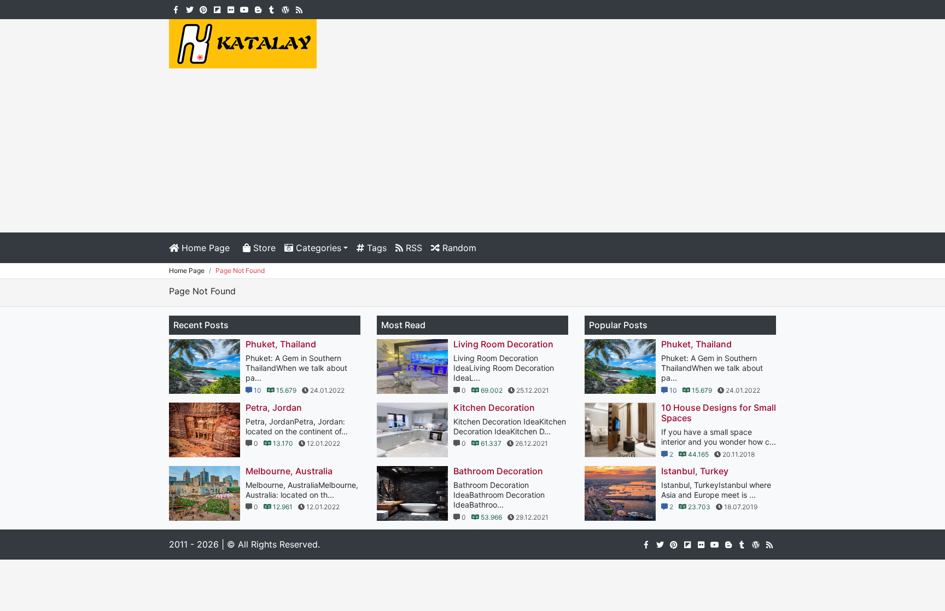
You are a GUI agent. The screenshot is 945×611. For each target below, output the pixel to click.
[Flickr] (230, 8)
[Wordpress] (285, 8)
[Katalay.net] (243, 42)
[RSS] (299, 8)
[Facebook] (176, 8)
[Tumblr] (271, 8)
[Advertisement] (472, 150)
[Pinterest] (203, 8)
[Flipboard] (217, 8)
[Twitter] (189, 8)
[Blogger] (258, 8)
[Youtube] (244, 8)
